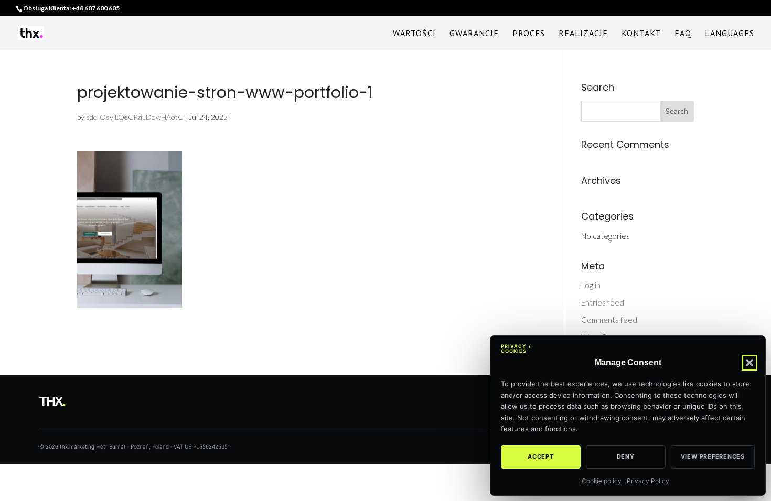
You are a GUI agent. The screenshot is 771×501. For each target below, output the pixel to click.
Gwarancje (474, 33)
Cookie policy (602, 481)
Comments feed (609, 319)
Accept (541, 456)
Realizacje (583, 33)
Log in (591, 285)
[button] (749, 362)
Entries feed (602, 302)
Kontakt (641, 33)
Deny (626, 456)
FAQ (682, 33)
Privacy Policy (648, 481)
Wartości (414, 33)
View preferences (713, 456)
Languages (729, 33)
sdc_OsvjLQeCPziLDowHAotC (134, 117)
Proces (528, 33)
